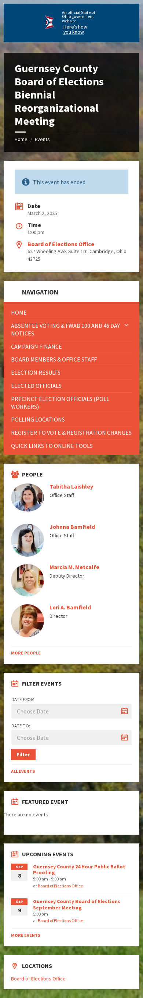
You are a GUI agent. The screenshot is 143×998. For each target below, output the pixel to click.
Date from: (23, 699)
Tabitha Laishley (71, 486)
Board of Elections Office (60, 244)
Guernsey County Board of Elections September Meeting (76, 904)
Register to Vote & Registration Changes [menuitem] (71, 432)
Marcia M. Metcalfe (74, 567)
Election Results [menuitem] (35, 372)
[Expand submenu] (126, 325)
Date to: (20, 725)
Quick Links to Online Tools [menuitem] (52, 445)
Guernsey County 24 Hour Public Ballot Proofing (79, 869)
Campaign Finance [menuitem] (36, 346)
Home (21, 139)
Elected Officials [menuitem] (36, 385)
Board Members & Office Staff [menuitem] (54, 359)
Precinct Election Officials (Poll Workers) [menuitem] (60, 402)
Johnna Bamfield (72, 526)
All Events (23, 771)
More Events (25, 935)
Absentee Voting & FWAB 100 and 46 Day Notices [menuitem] (65, 329)
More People (26, 653)
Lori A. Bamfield (70, 607)
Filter (23, 754)
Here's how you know (75, 29)
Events (42, 139)
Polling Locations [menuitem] (38, 419)
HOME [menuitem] (19, 312)
